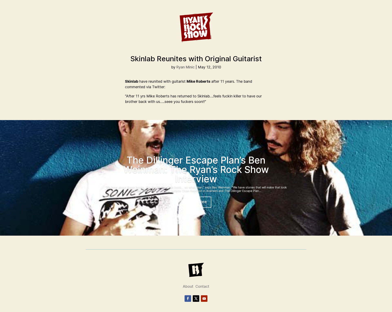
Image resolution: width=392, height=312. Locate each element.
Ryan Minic (185, 67)
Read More (196, 201)
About (188, 286)
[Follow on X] (196, 298)
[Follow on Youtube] (204, 298)
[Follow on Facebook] (188, 298)
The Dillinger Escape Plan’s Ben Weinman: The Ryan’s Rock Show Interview (196, 169)
